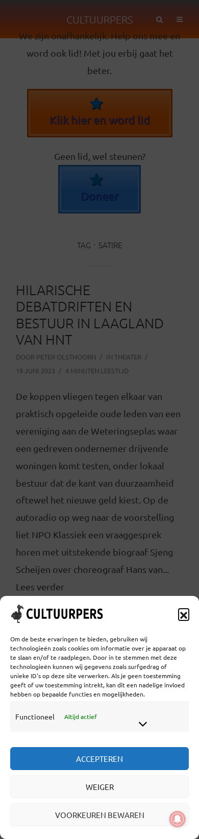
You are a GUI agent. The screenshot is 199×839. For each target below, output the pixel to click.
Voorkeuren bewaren (99, 815)
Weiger (100, 787)
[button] (184, 614)
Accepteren (99, 758)
